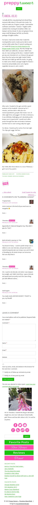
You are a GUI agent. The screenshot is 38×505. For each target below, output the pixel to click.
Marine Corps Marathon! (12, 489)
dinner (10, 176)
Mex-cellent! (6, 192)
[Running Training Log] (22, 432)
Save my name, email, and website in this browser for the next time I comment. (18, 368)
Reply (3, 213)
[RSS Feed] (18, 432)
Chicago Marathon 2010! (12, 485)
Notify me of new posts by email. (14, 375)
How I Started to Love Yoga (13, 496)
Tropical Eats (6, 201)
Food (27, 174)
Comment (5, 323)
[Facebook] (15, 427)
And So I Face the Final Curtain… (14, 466)
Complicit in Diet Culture (12, 473)
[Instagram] (25, 427)
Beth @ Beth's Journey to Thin (11, 240)
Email (4, 350)
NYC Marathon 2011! (11, 487)
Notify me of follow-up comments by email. (17, 372)
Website (4, 357)
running (21, 176)
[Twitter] (20, 427)
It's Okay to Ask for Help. (12, 492)
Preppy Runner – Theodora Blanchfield (20, 501)
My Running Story (10, 494)
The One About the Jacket (12, 471)
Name (4, 343)
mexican (15, 176)
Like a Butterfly (9, 469)
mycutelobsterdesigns (22, 504)
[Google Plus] (13, 432)
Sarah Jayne (6, 291)
